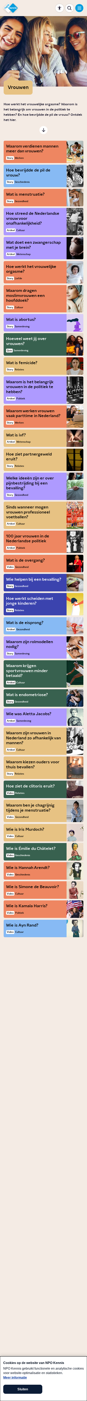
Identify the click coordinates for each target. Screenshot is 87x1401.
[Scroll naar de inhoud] (43, 130)
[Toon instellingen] (59, 8)
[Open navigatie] (79, 8)
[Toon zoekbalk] (69, 8)
